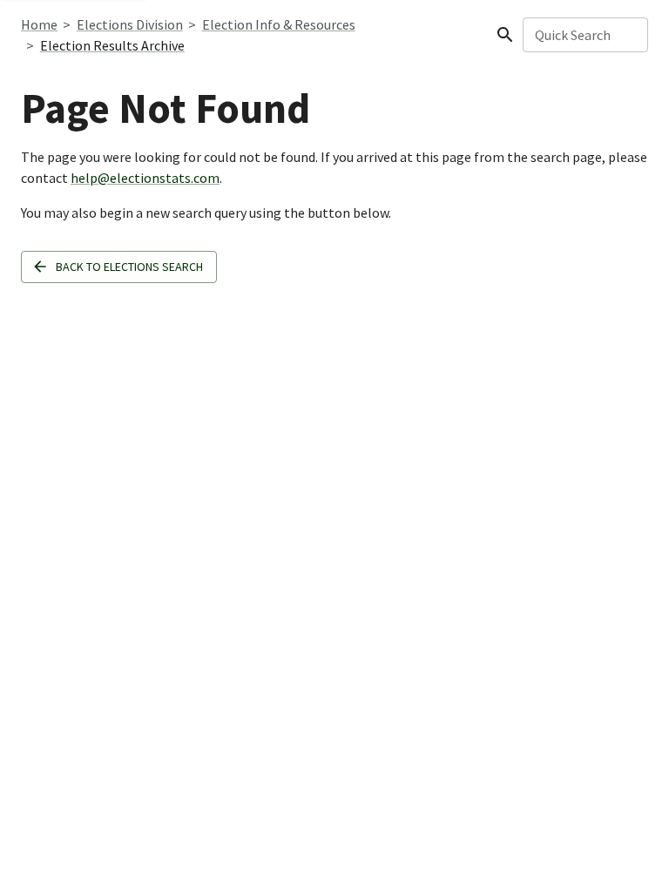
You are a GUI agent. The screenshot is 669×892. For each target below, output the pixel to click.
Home (39, 24)
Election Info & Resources (278, 24)
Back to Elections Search (129, 266)
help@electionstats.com (145, 177)
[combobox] (584, 35)
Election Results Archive (112, 45)
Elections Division (130, 24)
